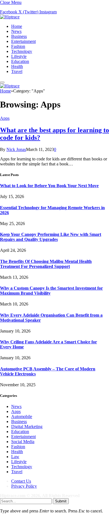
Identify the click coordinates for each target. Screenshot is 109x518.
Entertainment (23, 41)
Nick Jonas (16, 149)
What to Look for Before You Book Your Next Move (49, 185)
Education (20, 61)
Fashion (18, 46)
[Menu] (2, 82)
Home (16, 26)
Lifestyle (19, 56)
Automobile (21, 416)
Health (17, 66)
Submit (61, 501)
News (16, 31)
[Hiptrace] (10, 16)
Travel (16, 71)
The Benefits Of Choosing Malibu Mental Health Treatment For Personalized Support (46, 264)
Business (19, 36)
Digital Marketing (26, 426)
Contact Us (21, 481)
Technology (21, 51)
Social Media (22, 441)
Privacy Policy (24, 486)
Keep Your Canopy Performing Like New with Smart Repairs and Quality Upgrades (50, 237)
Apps (5, 118)
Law (15, 456)
